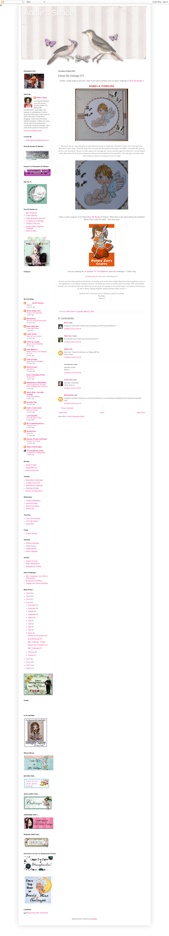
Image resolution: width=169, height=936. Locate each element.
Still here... (30, 305)
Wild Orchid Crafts (32, 470)
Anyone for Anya (31, 561)
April (30, 630)
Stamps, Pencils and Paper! (37, 439)
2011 (28, 662)
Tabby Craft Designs (34, 447)
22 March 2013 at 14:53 (72, 357)
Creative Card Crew (33, 224)
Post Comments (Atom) (76, 416)
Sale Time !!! (30, 369)
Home (102, 413)
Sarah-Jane (68, 380)
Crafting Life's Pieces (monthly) (37, 583)
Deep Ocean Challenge (34, 485)
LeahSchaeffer (32, 416)
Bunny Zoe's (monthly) (34, 581)
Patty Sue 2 (68, 336)
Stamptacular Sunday (33, 566)
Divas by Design (31, 503)
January (31, 655)
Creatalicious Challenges (35, 221)
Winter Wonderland (33, 564)
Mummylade (68, 395)
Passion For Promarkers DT (38, 636)
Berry (66, 323)
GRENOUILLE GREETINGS (36, 383)
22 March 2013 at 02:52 (72, 342)
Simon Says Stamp (32, 506)
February (31, 652)
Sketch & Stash (31, 231)
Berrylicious (31, 319)
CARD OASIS (32, 334)
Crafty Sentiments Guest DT (36, 218)
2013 (28, 602)
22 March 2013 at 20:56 (72, 373)
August (30, 618)
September (32, 614)
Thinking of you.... (32, 425)
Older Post (141, 413)
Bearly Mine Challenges (34, 480)
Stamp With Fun (31, 468)
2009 (28, 668)
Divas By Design (135, 81)
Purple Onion (31, 377)
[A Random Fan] (37, 203)
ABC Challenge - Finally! (36, 642)
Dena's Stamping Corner (36, 375)
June (30, 624)
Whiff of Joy (30, 509)
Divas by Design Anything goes (36, 320)
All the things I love (34, 311)
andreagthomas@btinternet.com (37, 140)
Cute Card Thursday (33, 518)
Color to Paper (32, 359)
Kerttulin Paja (32, 402)
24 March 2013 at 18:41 (72, 388)
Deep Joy (30, 433)
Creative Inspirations (33, 501)
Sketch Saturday (31, 551)
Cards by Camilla (33, 342)
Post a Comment (67, 408)
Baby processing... (33, 410)
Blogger (94, 919)
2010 (28, 665)
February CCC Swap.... (34, 441)
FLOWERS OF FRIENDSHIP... (36, 453)
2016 (28, 593)
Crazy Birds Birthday (33, 396)
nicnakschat (31, 431)
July (29, 621)
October (31, 611)
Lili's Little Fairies (32, 521)
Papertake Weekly (32, 488)
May (29, 627)
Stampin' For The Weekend (97, 271)
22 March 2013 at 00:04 (72, 329)
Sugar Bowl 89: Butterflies (35, 361)
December (32, 605)
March (30, 633)
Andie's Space (49, 12)
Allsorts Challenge (32, 543)
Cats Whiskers (32, 350)
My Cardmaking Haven (35, 424)
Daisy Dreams (32, 367)
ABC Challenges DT (35, 648)
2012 (28, 659)
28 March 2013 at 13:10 (72, 403)
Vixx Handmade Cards (35, 451)
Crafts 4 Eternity (31, 215)
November (32, 608)
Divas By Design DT (35, 639)
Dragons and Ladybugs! (34, 313)
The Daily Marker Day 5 (34, 418)
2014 (28, 599)
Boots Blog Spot (33, 326)
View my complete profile (33, 131)
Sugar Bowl (30, 524)
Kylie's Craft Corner (34, 408)
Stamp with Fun (92, 276)
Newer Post (63, 413)
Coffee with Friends (33, 328)
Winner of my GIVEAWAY (35, 344)
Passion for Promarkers (34, 491)
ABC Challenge (31, 213)
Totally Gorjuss (31, 546)
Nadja (66, 349)
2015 (28, 596)
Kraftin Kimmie (31, 549)
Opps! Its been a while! (34, 336)
